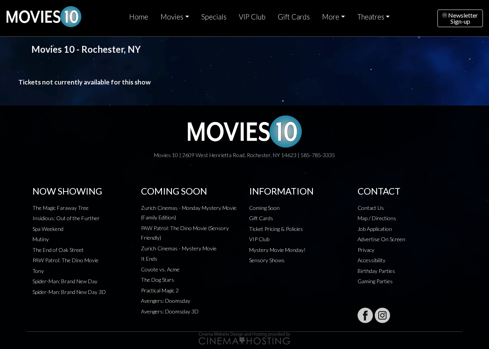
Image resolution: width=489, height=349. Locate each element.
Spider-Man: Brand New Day (64, 281)
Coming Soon (264, 208)
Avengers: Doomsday (165, 300)
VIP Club (252, 17)
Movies (171, 17)
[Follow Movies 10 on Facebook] (365, 315)
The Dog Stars (157, 279)
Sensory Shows (267, 260)
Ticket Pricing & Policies (276, 229)
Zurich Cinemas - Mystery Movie (179, 248)
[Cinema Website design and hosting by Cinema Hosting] (244, 337)
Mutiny (40, 239)
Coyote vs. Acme (160, 269)
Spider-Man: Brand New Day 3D (69, 292)
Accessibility (371, 260)
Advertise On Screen (381, 239)
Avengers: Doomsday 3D (170, 311)
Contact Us (371, 208)
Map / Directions (377, 218)
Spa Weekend (47, 229)
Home (138, 17)
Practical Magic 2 (160, 290)
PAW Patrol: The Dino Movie (65, 260)
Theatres (370, 17)
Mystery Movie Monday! (277, 250)
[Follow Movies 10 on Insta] (382, 315)
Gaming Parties (375, 281)
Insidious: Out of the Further (66, 218)
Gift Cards (294, 17)
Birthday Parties (376, 271)
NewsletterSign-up (462, 18)
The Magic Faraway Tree (60, 208)
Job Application (375, 229)
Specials (214, 17)
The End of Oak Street (58, 250)
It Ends (149, 258)
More (330, 17)
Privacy (366, 250)
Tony (38, 271)
